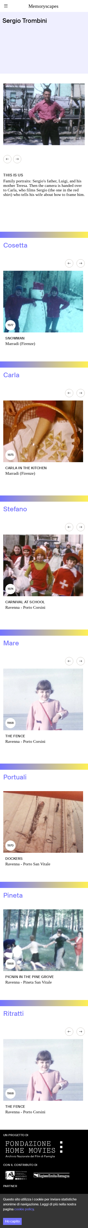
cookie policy (24, 1209)
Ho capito (12, 1221)
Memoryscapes (43, 6)
